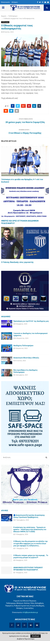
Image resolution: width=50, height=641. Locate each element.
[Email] (48, 2)
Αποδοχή (35, 636)
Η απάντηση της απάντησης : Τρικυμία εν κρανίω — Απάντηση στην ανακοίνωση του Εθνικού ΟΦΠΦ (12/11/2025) (29, 529)
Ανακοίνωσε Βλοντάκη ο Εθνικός (26, 358)
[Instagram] (42, 2)
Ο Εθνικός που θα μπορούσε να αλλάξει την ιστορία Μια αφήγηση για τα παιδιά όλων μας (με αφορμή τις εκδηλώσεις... (30, 543)
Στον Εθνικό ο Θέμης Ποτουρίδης (25, 133)
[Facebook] (37, 2)
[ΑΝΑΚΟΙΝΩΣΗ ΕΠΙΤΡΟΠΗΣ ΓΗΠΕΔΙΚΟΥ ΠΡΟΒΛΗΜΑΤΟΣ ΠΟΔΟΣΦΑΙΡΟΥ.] (6, 570)
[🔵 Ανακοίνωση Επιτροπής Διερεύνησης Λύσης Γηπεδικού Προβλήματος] (6, 517)
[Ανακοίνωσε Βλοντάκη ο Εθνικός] (6, 360)
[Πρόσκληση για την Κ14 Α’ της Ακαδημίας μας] (6, 323)
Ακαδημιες (5, 317)
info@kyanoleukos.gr (30, 612)
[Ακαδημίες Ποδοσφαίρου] (6, 348)
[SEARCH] (46, 457)
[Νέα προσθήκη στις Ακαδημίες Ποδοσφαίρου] (6, 372)
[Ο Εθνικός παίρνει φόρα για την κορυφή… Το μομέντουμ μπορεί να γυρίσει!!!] (6, 558)
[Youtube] (45, 2)
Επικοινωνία (5, 2)
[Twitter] (40, 2)
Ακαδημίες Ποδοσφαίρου (23, 345)
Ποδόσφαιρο (5, 22)
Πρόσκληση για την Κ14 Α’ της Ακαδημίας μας (31, 321)
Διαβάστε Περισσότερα (25, 639)
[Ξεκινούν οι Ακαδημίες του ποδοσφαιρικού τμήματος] (6, 336)
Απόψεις (15, 2)
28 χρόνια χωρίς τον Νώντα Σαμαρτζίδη (25, 122)
